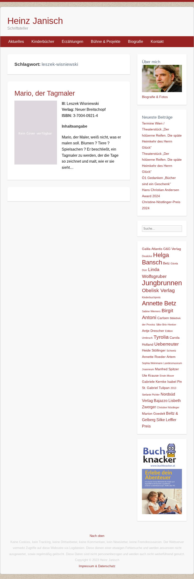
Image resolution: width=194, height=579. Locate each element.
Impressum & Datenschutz (97, 566)
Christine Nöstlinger (168, 407)
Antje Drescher (153, 331)
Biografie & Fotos (155, 97)
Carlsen (163, 318)
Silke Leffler (166, 420)
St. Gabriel (150, 388)
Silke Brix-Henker (166, 324)
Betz (166, 263)
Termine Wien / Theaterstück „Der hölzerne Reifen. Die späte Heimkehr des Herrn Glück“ (162, 135)
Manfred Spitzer (167, 369)
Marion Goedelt (153, 413)
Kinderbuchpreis (151, 297)
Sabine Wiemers (151, 311)
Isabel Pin (174, 381)
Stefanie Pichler (151, 394)
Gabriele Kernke (154, 381)
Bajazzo (161, 400)
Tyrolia (161, 337)
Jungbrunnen (162, 283)
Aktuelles (16, 42)
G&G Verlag (172, 249)
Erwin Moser (167, 375)
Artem (171, 357)
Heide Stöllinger (154, 350)
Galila (146, 249)
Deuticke (147, 256)
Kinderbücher (42, 42)
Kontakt (157, 42)
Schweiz (171, 350)
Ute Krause (150, 375)
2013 (173, 388)
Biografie (135, 42)
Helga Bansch (155, 258)
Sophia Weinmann (152, 363)
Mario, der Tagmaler (44, 93)
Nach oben (97, 536)
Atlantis (156, 249)
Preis (146, 426)
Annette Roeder (154, 357)
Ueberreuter (166, 344)
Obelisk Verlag (158, 290)
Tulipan (164, 388)
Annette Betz (159, 303)
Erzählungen (72, 42)
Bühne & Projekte (105, 42)
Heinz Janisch (35, 21)
